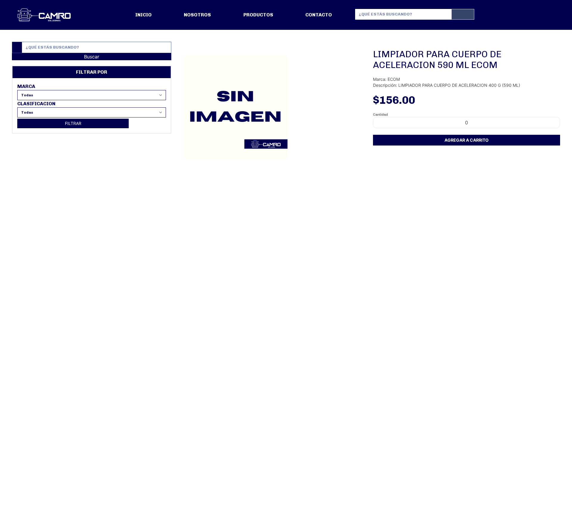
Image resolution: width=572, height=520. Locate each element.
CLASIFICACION (36, 103)
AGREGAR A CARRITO (466, 140)
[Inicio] (44, 15)
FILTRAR (73, 123)
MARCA (26, 86)
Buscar (91, 57)
